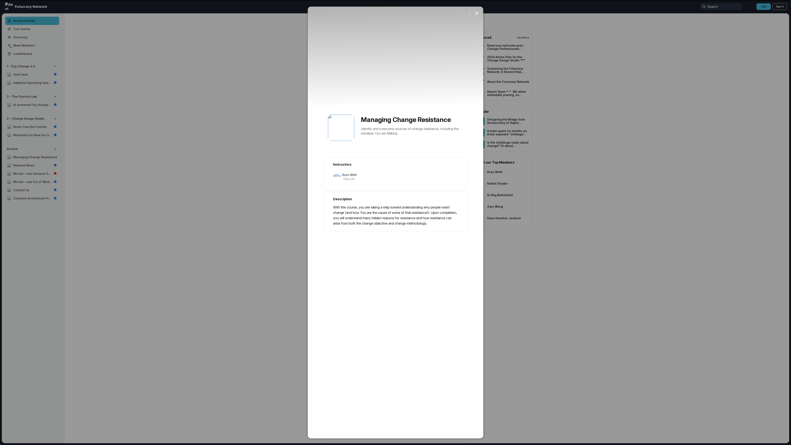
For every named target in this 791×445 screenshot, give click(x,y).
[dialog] (395, 222)
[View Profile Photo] (341, 128)
